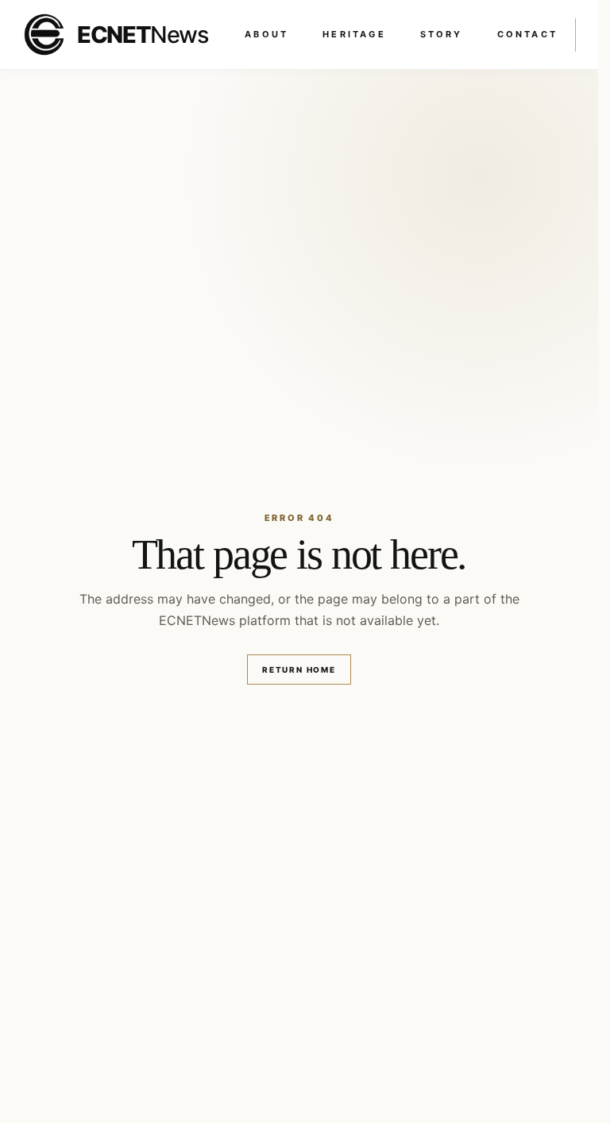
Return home (299, 669)
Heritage (354, 34)
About (266, 34)
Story (441, 34)
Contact (527, 34)
